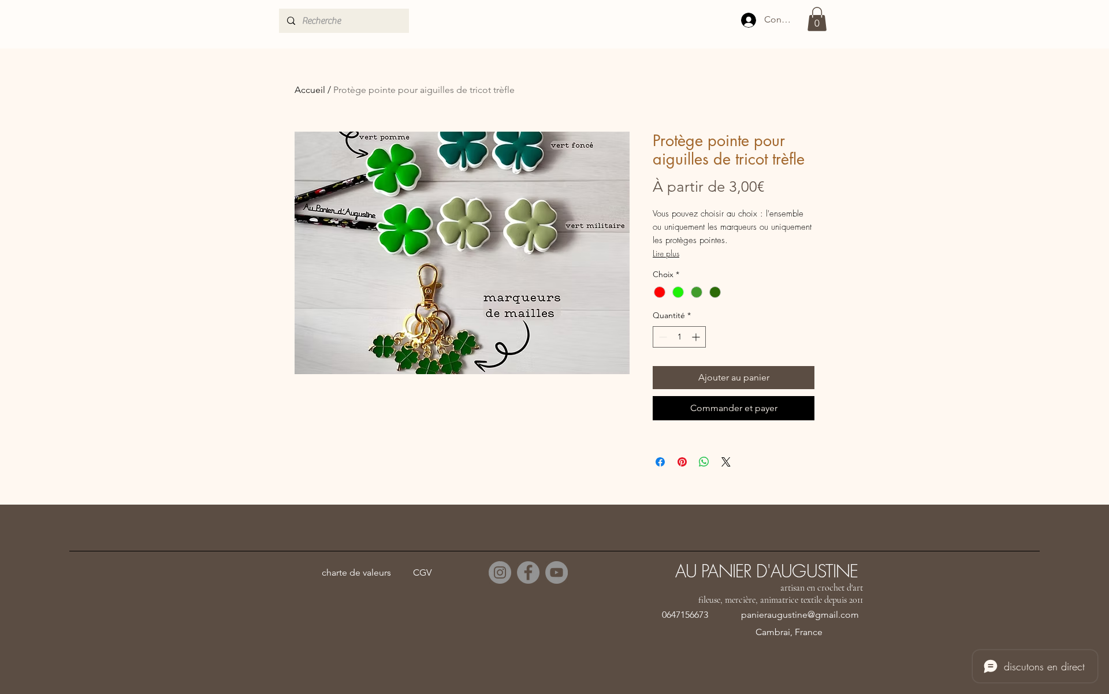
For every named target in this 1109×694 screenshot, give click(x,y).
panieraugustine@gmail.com (800, 614)
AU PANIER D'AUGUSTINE (766, 571)
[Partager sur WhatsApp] (704, 462)
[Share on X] (726, 462)
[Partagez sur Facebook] (660, 462)
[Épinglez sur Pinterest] (682, 462)
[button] (817, 19)
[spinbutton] (679, 337)
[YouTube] (556, 572)
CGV (422, 572)
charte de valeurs (356, 572)
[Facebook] (528, 572)
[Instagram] (500, 572)
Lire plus (666, 253)
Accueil (310, 89)
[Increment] (697, 337)
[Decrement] (661, 337)
